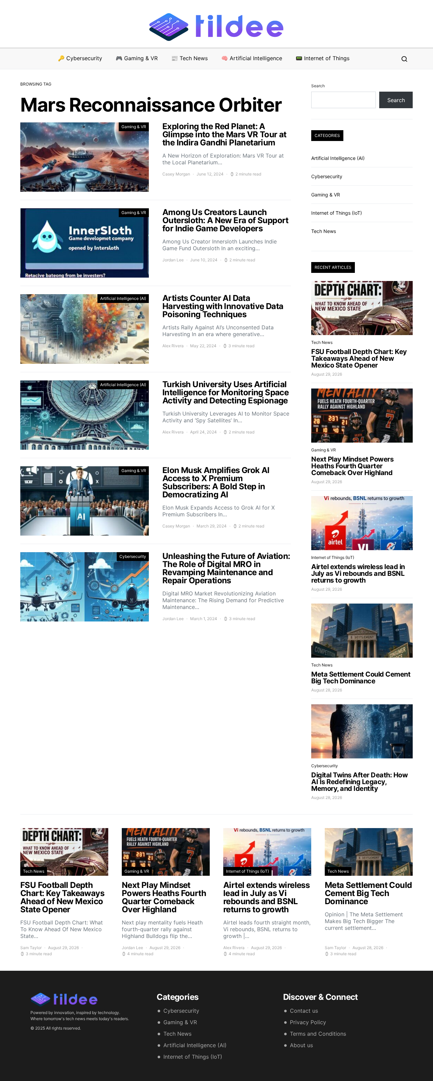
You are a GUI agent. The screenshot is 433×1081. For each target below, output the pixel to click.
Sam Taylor (31, 947)
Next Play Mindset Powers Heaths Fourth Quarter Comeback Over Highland (352, 466)
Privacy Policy (308, 1022)
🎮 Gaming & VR (137, 58)
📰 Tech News (189, 58)
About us (301, 1045)
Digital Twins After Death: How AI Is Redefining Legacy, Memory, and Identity (359, 782)
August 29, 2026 (326, 374)
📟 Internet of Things (322, 58)
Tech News (323, 231)
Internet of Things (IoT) (336, 213)
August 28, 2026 (326, 689)
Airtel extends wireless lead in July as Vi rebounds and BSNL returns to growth (358, 573)
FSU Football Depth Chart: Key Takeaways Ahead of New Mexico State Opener (359, 358)
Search (318, 85)
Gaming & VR (133, 126)
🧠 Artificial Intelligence (251, 58)
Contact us (304, 1010)
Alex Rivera (173, 345)
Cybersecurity (132, 556)
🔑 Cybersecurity (80, 58)
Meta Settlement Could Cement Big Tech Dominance (360, 677)
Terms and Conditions (318, 1033)
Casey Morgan (176, 174)
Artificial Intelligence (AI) (123, 298)
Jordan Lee (173, 259)
